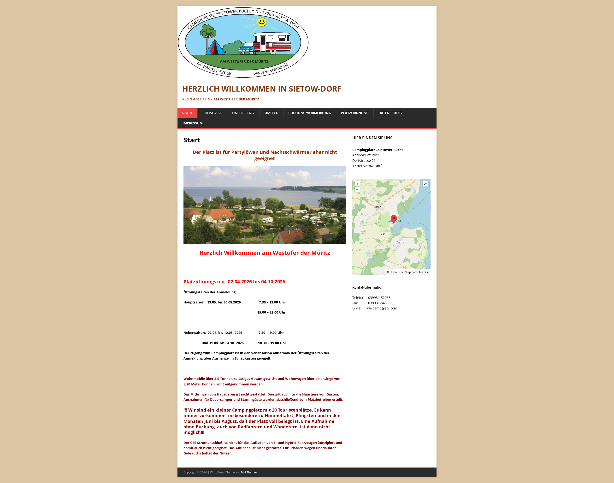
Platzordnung (355, 113)
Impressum (193, 123)
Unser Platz (243, 113)
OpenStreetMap (400, 272)
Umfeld (271, 113)
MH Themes (249, 472)
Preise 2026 (212, 113)
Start (187, 113)
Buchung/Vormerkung (309, 113)
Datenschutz (390, 113)
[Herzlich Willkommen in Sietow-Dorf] (243, 76)
